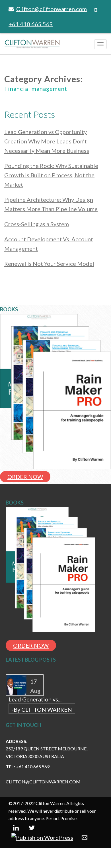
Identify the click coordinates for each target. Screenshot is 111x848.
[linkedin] (15, 827)
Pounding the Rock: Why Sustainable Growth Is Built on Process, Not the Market (51, 175)
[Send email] (84, 836)
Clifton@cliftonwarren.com (51, 8)
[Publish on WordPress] (42, 836)
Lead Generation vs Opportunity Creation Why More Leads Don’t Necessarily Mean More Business (46, 141)
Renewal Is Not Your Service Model (49, 263)
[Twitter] (31, 827)
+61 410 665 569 (31, 23)
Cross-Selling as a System (36, 224)
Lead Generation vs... (35, 699)
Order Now (25, 476)
